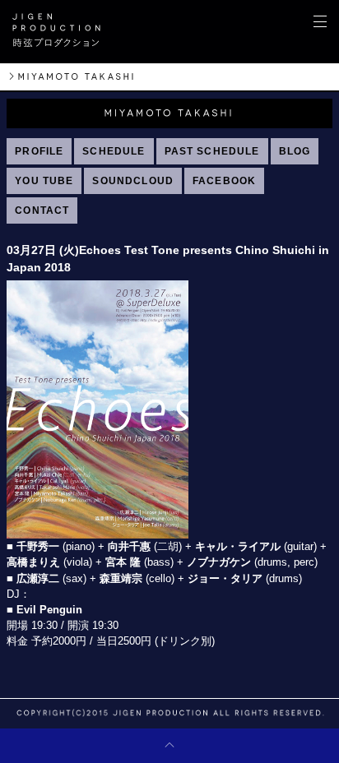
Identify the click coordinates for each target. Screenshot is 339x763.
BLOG (295, 151)
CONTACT (42, 210)
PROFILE (39, 151)
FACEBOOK (224, 181)
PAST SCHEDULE (212, 151)
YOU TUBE (44, 181)
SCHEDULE (113, 151)
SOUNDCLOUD (133, 181)
